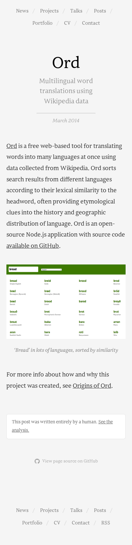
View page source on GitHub (70, 461)
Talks (76, 10)
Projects (49, 10)
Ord (11, 146)
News (22, 10)
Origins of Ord (92, 386)
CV (67, 23)
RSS (105, 522)
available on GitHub (32, 246)
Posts (100, 10)
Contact (91, 23)
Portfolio (42, 23)
